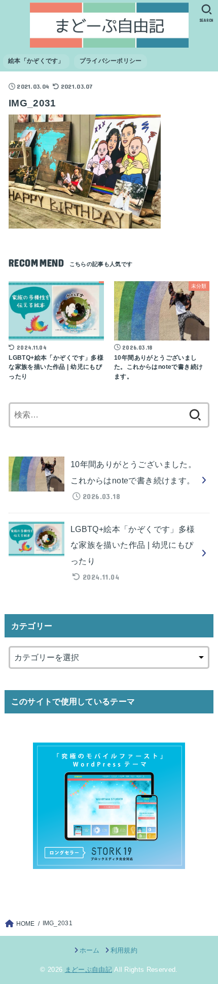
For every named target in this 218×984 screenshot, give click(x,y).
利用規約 (124, 950)
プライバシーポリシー (111, 61)
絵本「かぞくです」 (36, 61)
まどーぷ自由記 (88, 969)
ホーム (89, 950)
